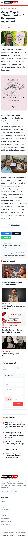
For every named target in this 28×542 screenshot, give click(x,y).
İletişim (3, 507)
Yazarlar (3, 504)
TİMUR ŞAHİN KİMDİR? (12, 449)
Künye (3, 501)
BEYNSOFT (23, 535)
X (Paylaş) (16, 233)
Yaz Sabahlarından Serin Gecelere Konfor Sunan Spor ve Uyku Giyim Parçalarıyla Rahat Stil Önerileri (15, 434)
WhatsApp (7, 237)
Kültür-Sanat (13, 8)
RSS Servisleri (4, 509)
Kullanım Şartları (6, 521)
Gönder (17, 404)
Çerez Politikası (5, 524)
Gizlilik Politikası (5, 518)
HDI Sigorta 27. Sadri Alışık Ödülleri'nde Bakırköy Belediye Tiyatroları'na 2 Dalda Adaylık (14, 443)
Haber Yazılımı (8, 535)
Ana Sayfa (4, 8)
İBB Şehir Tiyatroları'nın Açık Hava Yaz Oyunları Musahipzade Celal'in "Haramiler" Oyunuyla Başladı (15, 425)
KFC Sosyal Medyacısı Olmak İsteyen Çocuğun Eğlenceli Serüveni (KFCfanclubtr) (14, 455)
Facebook (6, 233)
